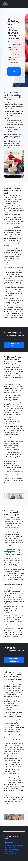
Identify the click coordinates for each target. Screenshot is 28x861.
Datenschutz (9, 842)
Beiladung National (10, 847)
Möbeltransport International (14, 846)
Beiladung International (12, 849)
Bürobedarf (7, 723)
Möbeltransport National (12, 844)
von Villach (10, 201)
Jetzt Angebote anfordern (14, 344)
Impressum (8, 840)
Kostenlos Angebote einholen (14, 71)
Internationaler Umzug (12, 851)
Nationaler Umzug (10, 853)
